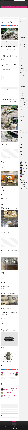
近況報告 (23, 174)
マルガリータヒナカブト (22, 95)
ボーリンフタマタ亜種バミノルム (23, 90)
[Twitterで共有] (5, 25)
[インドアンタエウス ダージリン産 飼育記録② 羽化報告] (16, 374)
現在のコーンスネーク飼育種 (24, 165)
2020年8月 (21, 147)
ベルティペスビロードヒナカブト (23, 86)
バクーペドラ (21, 72)
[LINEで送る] (16, 25)
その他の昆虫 (12, 6)
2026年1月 (21, 123)
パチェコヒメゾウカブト (22, 75)
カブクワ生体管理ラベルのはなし (23, 184)
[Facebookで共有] (2, 25)
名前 (1, 408)
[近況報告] (21, 175)
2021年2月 (21, 141)
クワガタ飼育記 (4, 6)
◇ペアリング (3, 76)
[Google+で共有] (7, 25)
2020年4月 (21, 151)
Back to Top (14, 421)
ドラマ (20, 65)
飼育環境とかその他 (22, 116)
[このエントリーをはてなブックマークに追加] (10, 25)
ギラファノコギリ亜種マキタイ (22, 46)
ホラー (20, 89)
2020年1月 (21, 154)
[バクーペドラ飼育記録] (21, 172)
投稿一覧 (8, 381)
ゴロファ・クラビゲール (22, 58)
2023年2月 (21, 127)
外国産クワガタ (21, 109)
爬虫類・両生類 (16, 6)
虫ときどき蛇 (3, 2)
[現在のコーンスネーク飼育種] (21, 166)
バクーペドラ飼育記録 (24, 171)
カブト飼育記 (8, 6)
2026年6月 (21, 120)
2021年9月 (21, 137)
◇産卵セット (3, 77)
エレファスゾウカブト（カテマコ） (23, 37)
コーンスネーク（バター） (22, 55)
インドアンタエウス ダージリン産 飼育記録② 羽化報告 (12, 374)
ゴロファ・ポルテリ (22, 61)
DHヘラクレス (21, 25)
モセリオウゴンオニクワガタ (22, 98)
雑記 (20, 113)
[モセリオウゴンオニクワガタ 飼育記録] (2, 393)
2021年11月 (21, 134)
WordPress (18, 428)
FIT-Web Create (13, 428)
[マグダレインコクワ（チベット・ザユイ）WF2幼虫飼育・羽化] (2, 374)
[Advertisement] (14, 12)
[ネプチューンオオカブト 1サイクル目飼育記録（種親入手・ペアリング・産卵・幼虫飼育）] (2, 389)
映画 (24, 426)
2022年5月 (21, 130)
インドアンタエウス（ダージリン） (23, 32)
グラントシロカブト (22, 49)
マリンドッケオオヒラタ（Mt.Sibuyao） (23, 93)
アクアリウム (23, 6)
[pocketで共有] (13, 25)
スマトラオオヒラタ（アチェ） (22, 62)
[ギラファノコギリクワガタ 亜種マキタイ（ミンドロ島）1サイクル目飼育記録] (2, 396)
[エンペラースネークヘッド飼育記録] (21, 169)
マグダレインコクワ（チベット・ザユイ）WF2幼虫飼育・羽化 (5, 374)
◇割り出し (3, 78)
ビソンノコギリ (21, 83)
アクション (21, 31)
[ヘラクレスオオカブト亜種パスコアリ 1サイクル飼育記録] (21, 163)
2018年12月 (21, 158)
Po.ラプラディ (21, 28)
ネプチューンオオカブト (22, 68)
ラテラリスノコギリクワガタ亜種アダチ (23, 102)
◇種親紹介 (3, 75)
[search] (24, 0)
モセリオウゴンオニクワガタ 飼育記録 (7, 392)
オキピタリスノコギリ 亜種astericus (23, 40)
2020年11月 (21, 144)
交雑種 (20, 106)
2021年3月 (21, 140)
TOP (1, 6)
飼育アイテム (20, 6)
